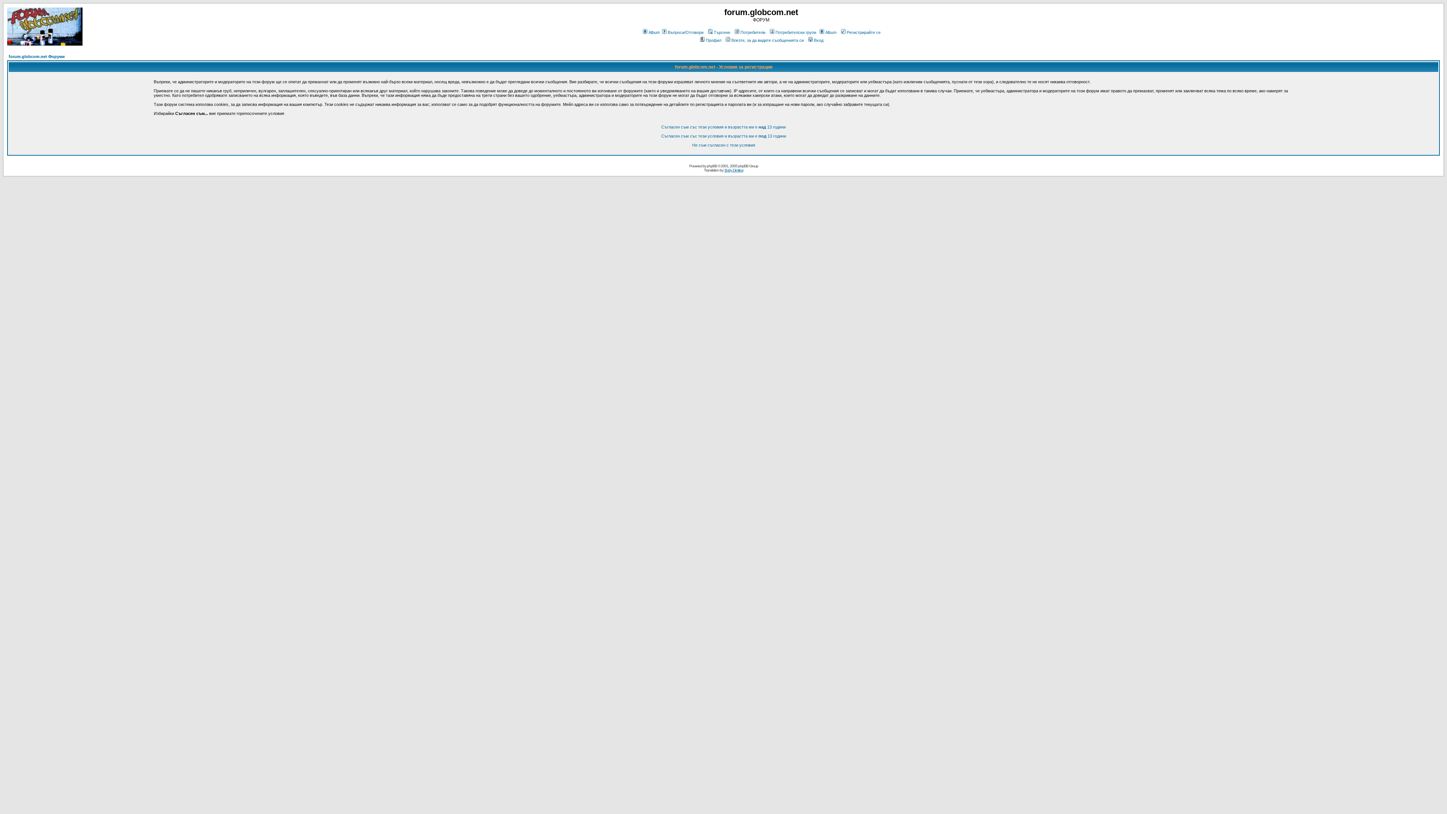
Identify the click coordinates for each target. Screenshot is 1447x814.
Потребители (752, 32)
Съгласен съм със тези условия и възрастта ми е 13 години (723, 127)
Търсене (722, 32)
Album (654, 32)
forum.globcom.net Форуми (37, 56)
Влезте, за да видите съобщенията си (767, 40)
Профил (713, 40)
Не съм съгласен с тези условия (723, 145)
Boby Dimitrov (734, 170)
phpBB (712, 166)
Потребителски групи (796, 32)
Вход (818, 40)
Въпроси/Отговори (686, 32)
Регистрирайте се (864, 32)
